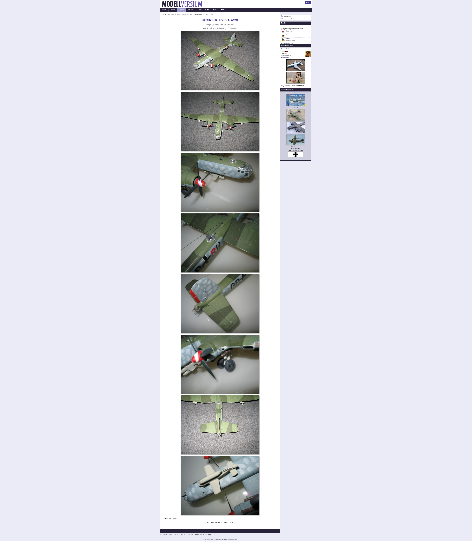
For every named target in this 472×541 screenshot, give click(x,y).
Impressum (231, 539)
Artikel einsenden (288, 18)
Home (164, 10)
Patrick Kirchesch (298, 85)
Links (236, 539)
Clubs (223, 10)
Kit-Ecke (191, 10)
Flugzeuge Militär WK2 (189, 14)
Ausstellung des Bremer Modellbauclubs (291, 34)
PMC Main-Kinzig (285, 38)
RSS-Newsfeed (287, 16)
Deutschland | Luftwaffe (296, 150)
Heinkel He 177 (295, 148)
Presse (215, 10)
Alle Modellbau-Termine (287, 43)
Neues (173, 10)
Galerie (181, 10)
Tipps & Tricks (203, 10)
